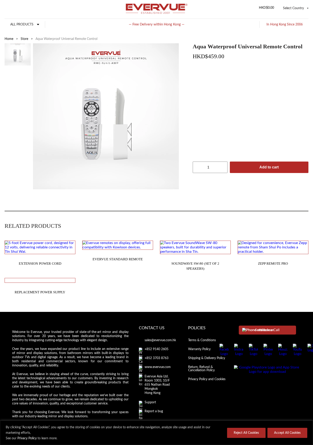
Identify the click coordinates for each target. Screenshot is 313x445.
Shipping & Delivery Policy (206, 358)
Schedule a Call (267, 330)
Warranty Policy (199, 349)
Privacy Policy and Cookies (206, 379)
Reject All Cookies (246, 432)
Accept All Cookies (287, 432)
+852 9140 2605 (156, 349)
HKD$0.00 (266, 7)
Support (150, 402)
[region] (156, 432)
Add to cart (269, 167)
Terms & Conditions (202, 340)
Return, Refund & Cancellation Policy (201, 368)
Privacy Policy (27, 438)
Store (24, 39)
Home (9, 39)
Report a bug (154, 411)
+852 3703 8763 (156, 358)
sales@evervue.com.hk (160, 340)
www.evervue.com (158, 367)
